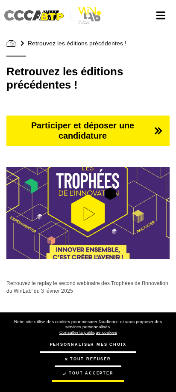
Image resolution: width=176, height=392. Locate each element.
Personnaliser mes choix (88, 344)
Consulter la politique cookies (88, 332)
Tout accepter (91, 373)
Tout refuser (90, 359)
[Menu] (160, 15)
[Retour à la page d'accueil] (89, 15)
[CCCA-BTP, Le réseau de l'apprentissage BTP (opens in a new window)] (37, 15)
